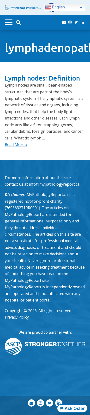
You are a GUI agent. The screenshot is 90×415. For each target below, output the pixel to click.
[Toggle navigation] (8, 22)
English (58, 7)
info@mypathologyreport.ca (54, 184)
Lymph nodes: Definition (42, 78)
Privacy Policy (17, 317)
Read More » (16, 144)
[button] (18, 22)
